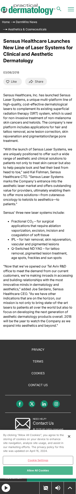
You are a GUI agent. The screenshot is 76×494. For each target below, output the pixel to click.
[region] (38, 454)
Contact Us (38, 385)
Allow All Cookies (38, 470)
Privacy (38, 350)
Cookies (38, 373)
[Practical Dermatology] (28, 9)
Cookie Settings (38, 460)
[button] (45, 488)
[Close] (69, 436)
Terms (38, 361)
